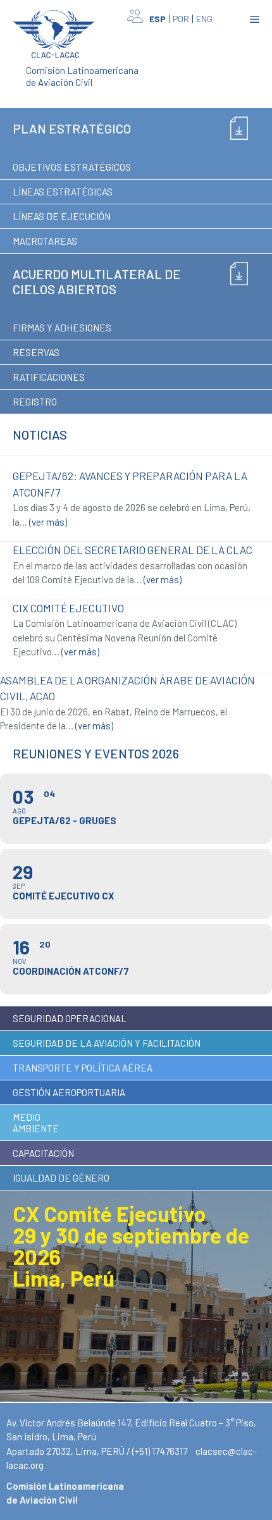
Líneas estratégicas (63, 191)
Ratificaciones (49, 377)
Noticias (40, 434)
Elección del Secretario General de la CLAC (132, 549)
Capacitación (43, 1153)
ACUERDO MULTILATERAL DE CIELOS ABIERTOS (97, 281)
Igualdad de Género (61, 1177)
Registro (35, 401)
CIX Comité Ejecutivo (68, 608)
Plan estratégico (72, 128)
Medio (26, 1117)
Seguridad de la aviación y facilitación (107, 1043)
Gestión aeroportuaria (69, 1092)
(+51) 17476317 (159, 1451)
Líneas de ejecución (62, 216)
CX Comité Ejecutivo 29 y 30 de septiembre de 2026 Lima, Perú (131, 1246)
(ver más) (48, 522)
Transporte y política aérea (82, 1067)
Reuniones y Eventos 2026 (96, 753)
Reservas (36, 352)
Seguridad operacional (70, 1018)
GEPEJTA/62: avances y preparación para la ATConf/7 (130, 483)
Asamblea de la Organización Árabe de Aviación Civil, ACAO (127, 688)
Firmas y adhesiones (62, 327)
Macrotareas (45, 241)
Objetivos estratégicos (72, 167)
